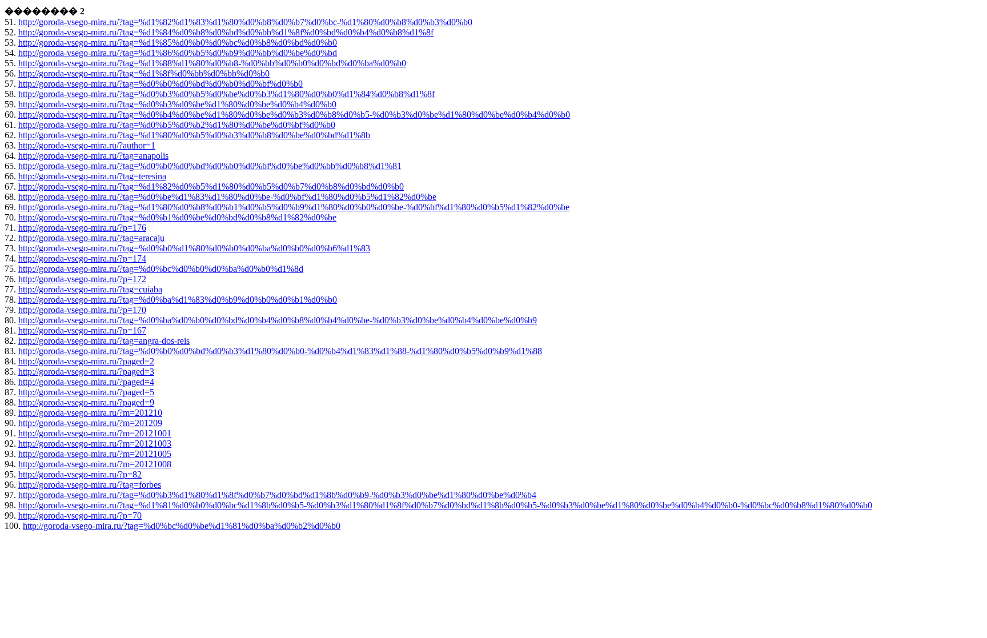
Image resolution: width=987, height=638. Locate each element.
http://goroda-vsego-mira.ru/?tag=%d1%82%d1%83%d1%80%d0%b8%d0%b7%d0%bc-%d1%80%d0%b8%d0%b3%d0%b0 (245, 22)
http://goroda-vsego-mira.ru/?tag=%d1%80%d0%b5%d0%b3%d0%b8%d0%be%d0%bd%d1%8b (194, 135)
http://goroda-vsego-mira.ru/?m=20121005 (94, 454)
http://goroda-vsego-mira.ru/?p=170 (82, 310)
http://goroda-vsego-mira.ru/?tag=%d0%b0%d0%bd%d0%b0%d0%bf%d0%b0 (160, 84)
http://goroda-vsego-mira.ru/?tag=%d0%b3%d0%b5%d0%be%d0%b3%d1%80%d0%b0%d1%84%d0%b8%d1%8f (226, 94)
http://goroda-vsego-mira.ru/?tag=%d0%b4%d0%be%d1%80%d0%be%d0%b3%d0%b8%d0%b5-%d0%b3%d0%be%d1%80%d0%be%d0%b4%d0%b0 (294, 114)
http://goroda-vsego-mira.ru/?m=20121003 (94, 443)
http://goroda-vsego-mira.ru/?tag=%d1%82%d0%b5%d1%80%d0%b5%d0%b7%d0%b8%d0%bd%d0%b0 (211, 186)
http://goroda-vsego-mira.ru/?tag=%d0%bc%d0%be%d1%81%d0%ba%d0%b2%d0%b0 (181, 526)
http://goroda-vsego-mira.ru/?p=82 (80, 474)
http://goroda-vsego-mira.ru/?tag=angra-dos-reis (104, 341)
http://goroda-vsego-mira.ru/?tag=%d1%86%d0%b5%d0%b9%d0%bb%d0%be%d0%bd (177, 53)
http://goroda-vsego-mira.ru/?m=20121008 (94, 464)
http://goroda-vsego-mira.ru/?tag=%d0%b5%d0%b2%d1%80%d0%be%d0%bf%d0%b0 (176, 125)
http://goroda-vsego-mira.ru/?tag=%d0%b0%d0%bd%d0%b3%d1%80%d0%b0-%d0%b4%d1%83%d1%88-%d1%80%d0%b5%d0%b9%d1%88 (280, 351)
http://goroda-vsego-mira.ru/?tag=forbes (89, 484)
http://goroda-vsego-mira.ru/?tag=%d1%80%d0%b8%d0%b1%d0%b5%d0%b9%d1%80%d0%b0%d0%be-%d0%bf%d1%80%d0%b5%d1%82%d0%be (293, 207)
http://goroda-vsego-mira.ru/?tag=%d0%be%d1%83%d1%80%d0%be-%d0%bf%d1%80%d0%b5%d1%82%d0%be (227, 197)
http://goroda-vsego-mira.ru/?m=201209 (90, 423)
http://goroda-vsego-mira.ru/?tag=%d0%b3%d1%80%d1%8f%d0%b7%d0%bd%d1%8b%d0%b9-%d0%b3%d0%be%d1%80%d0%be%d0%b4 (277, 495)
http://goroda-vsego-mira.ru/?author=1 (86, 145)
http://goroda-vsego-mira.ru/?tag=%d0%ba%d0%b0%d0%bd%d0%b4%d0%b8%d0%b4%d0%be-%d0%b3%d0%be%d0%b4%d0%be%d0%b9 (277, 320)
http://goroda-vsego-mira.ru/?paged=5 (86, 392)
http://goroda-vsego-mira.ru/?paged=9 (86, 402)
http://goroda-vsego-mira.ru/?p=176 (82, 227)
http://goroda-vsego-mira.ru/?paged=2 (86, 361)
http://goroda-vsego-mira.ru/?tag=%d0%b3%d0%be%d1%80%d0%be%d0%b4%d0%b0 (177, 104)
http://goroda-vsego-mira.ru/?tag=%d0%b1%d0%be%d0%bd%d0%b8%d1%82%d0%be (177, 217)
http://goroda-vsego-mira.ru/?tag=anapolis (93, 155)
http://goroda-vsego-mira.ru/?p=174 (82, 258)
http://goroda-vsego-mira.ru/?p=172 (82, 279)
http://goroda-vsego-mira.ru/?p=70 (80, 515)
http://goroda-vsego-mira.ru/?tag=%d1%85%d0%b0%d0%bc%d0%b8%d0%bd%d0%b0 (177, 42)
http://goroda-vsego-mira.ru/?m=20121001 (94, 433)
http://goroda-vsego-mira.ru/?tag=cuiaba (90, 289)
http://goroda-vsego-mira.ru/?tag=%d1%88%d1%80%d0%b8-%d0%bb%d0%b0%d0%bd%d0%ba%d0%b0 (212, 63)
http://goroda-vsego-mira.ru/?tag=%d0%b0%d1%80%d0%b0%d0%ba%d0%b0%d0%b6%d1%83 (194, 248)
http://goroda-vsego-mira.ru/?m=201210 (90, 413)
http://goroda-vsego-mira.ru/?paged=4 (86, 382)
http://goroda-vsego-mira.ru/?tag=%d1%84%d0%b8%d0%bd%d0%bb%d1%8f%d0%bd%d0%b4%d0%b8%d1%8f (226, 32)
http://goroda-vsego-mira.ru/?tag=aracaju (91, 238)
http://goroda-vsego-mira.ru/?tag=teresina (92, 176)
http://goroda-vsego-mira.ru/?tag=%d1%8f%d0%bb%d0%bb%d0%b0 (144, 73)
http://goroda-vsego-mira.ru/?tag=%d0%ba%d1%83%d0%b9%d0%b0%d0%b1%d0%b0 (177, 299)
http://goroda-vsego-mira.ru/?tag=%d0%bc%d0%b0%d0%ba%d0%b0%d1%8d (160, 269)
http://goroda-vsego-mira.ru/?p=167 (82, 330)
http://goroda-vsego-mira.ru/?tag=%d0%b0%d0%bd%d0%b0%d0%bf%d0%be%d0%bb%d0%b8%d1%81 (210, 166)
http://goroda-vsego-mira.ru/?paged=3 (86, 371)
